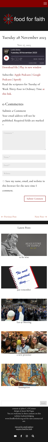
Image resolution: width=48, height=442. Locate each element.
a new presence (24, 354)
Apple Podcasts (22, 74)
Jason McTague (28, 411)
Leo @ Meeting (24, 322)
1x (16, 59)
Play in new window (30, 67)
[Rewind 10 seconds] (12, 59)
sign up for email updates (24, 427)
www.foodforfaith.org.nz (15, 418)
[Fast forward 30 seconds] (21, 59)
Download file (10, 67)
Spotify (17, 79)
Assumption (24, 387)
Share (42, 63)
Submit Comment (35, 198)
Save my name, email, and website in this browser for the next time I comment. (23, 185)
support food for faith (24, 429)
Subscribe (33, 63)
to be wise (24, 257)
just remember (24, 289)
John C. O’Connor (28, 408)
